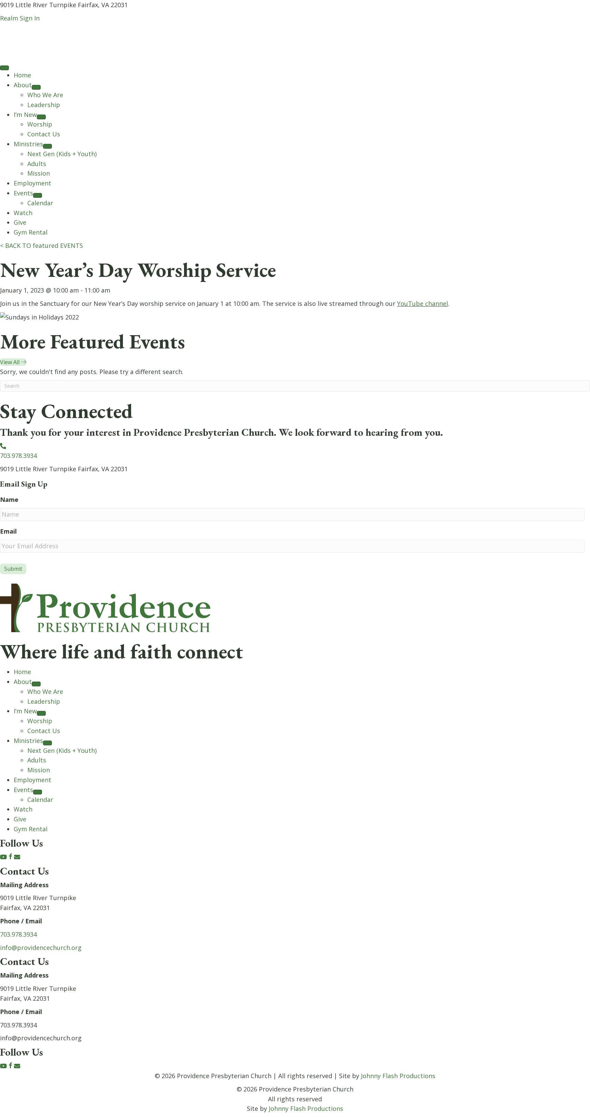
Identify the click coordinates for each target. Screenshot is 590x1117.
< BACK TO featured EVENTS (41, 245)
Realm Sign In (20, 18)
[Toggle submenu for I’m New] (41, 117)
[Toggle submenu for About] (36, 87)
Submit (13, 568)
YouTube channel (422, 303)
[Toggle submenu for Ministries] (47, 146)
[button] (4, 857)
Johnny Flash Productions (398, 1076)
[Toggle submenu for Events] (37, 195)
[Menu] (4, 67)
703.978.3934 (18, 934)
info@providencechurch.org (41, 947)
